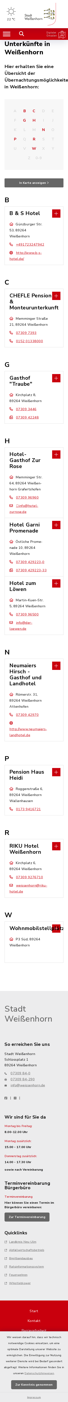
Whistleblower (20, 1283)
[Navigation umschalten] (6, 34)
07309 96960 (27, 497)
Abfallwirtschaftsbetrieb (26, 1250)
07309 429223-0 (30, 562)
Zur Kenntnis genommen (34, 1385)
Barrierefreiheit (34, 1330)
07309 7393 (26, 333)
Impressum (34, 1397)
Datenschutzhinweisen (39, 1373)
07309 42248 (27, 417)
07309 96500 (27, 614)
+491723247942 (30, 244)
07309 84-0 (20, 1073)
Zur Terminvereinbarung (27, 1217)
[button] (34, 213)
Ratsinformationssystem (26, 1267)
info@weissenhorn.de (28, 1085)
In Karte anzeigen (32, 183)
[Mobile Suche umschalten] (21, 34)
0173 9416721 (28, 809)
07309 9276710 (29, 877)
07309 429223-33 (31, 570)
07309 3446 (26, 409)
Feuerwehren (18, 1275)
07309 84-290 (23, 1079)
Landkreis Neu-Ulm (22, 1242)
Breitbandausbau (21, 1258)
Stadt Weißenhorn (28, 1014)
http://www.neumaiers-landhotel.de (28, 732)
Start (34, 1311)
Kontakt (34, 1321)
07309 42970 (27, 715)
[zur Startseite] (40, 14)
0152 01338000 (29, 341)
